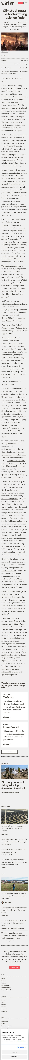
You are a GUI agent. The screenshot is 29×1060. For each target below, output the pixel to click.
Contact (3, 1004)
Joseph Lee (4, 915)
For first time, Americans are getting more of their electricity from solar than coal (14, 862)
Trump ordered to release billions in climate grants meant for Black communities (14, 935)
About (3, 1000)
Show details (20, 1047)
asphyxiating (18, 477)
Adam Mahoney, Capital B (8, 941)
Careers (3, 1006)
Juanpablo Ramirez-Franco (8, 928)
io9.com (20, 493)
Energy (3, 978)
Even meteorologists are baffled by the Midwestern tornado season (14, 922)
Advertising (4, 1028)
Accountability (5, 985)
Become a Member (6, 1025)
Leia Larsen (4, 834)
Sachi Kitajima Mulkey (7, 854)
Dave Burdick (5, 55)
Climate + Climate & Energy (21, 64)
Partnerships (4, 1009)
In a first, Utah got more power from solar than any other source (13, 828)
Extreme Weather (5, 987)
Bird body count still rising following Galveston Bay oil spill (13, 785)
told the (17, 603)
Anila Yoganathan (6, 844)
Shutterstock (5, 52)
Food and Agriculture (7, 989)
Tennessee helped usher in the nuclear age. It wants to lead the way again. (14, 895)
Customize (14, 1056)
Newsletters (4, 1021)
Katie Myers (8, 902)
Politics (3, 980)
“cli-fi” (9, 149)
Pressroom (4, 1011)
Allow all (14, 1052)
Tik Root (3, 867)
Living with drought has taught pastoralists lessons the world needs (14, 910)
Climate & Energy (14, 792)
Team (2, 1002)
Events (3, 1023)
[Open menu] (26, 3)
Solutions (4, 983)
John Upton (4, 792)
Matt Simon (20, 928)
